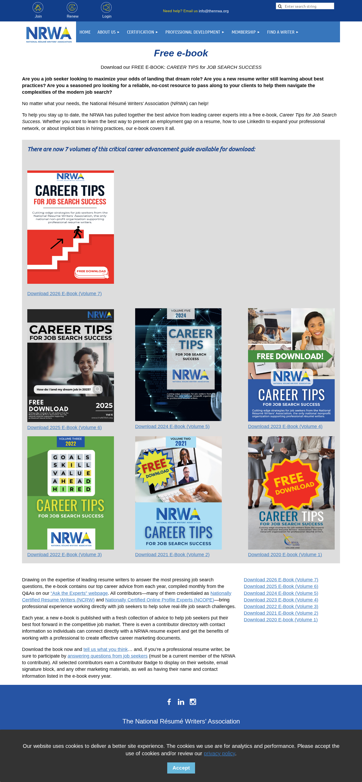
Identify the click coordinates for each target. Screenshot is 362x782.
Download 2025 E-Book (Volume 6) (64, 427)
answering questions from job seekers (108, 656)
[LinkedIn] (181, 701)
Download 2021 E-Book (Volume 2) (172, 554)
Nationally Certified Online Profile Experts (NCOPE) (159, 600)
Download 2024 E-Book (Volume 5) (172, 426)
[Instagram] (193, 701)
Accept (181, 768)
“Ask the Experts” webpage (79, 593)
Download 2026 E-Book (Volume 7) (64, 293)
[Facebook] (169, 701)
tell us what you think (105, 649)
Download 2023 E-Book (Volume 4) (285, 426)
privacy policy (219, 753)
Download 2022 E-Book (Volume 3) (64, 554)
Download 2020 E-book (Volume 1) (285, 554)
